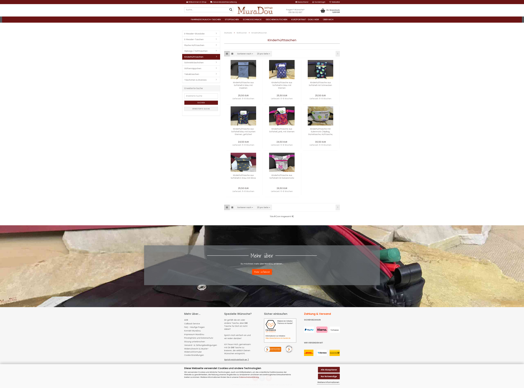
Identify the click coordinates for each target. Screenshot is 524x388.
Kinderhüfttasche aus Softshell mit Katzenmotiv (282, 176)
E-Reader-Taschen (194, 39)
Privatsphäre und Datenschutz (198, 338)
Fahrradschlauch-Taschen (206, 19)
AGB (186, 320)
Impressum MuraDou (194, 334)
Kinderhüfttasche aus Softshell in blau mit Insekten (243, 85)
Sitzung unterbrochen (194, 341)
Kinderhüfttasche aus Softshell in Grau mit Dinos (243, 176)
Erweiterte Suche (201, 109)
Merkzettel (335, 2)
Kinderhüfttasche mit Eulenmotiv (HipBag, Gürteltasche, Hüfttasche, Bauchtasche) (320, 132)
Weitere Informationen (328, 382)
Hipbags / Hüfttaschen (196, 51)
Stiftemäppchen (192, 68)
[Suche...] (230, 9)
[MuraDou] (255, 10)
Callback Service (192, 323)
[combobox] (245, 53)
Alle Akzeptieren (329, 369)
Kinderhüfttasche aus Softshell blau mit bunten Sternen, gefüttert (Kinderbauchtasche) (243, 132)
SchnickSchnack (252, 19)
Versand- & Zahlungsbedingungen (200, 345)
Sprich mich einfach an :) (236, 359)
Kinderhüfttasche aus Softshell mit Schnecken (320, 84)
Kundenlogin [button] (319, 2)
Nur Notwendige (329, 376)
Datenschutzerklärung (249, 377)
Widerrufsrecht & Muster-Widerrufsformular (196, 350)
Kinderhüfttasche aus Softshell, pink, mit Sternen (281, 130)
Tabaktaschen (191, 74)
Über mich (328, 19)
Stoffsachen (232, 19)
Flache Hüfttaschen (194, 45)
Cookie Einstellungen (194, 355)
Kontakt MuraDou (192, 330)
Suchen (201, 102)
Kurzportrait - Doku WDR (305, 19)
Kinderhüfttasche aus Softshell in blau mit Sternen (282, 85)
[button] (301, 2)
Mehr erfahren (262, 272)
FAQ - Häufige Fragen (194, 327)
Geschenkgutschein (276, 19)
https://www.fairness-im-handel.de (278, 338)
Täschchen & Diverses (195, 79)
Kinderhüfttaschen (193, 56)
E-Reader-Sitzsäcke (194, 33)
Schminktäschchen (194, 62)
